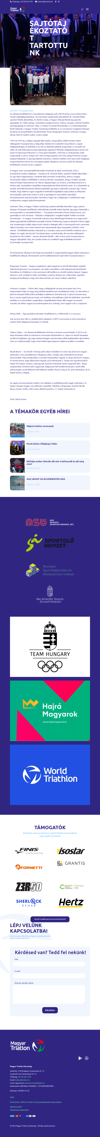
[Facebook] (55, 1)
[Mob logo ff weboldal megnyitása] (50, 676)
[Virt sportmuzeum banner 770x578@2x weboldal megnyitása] (50, 740)
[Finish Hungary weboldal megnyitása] (29, 856)
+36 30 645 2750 (24, 1077)
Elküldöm (50, 1010)
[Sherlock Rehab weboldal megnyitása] (29, 908)
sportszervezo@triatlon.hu (35, 1083)
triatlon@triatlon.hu (45, 1)
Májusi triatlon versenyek (40, 426)
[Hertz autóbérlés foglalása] (71, 908)
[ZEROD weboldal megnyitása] (29, 892)
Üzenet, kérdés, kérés (24, 983)
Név (16, 959)
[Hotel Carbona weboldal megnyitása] (71, 892)
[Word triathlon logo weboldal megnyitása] (50, 804)
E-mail (17, 971)
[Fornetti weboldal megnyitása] (29, 872)
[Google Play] (80, 1058)
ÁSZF (12, 1097)
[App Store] (87, 1058)
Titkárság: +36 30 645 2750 (22, 1)
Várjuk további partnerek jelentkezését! (50, 919)
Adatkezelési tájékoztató (19, 1110)
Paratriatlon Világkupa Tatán (42, 443)
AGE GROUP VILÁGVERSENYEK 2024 (46, 479)
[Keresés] (82, 9)
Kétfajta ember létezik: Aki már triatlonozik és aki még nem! (55, 462)
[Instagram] (58, 1)
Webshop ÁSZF (16, 1107)
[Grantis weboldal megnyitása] (71, 865)
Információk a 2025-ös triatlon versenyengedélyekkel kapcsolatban (35, 1102)
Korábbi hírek (27, 110)
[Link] (17, 9)
